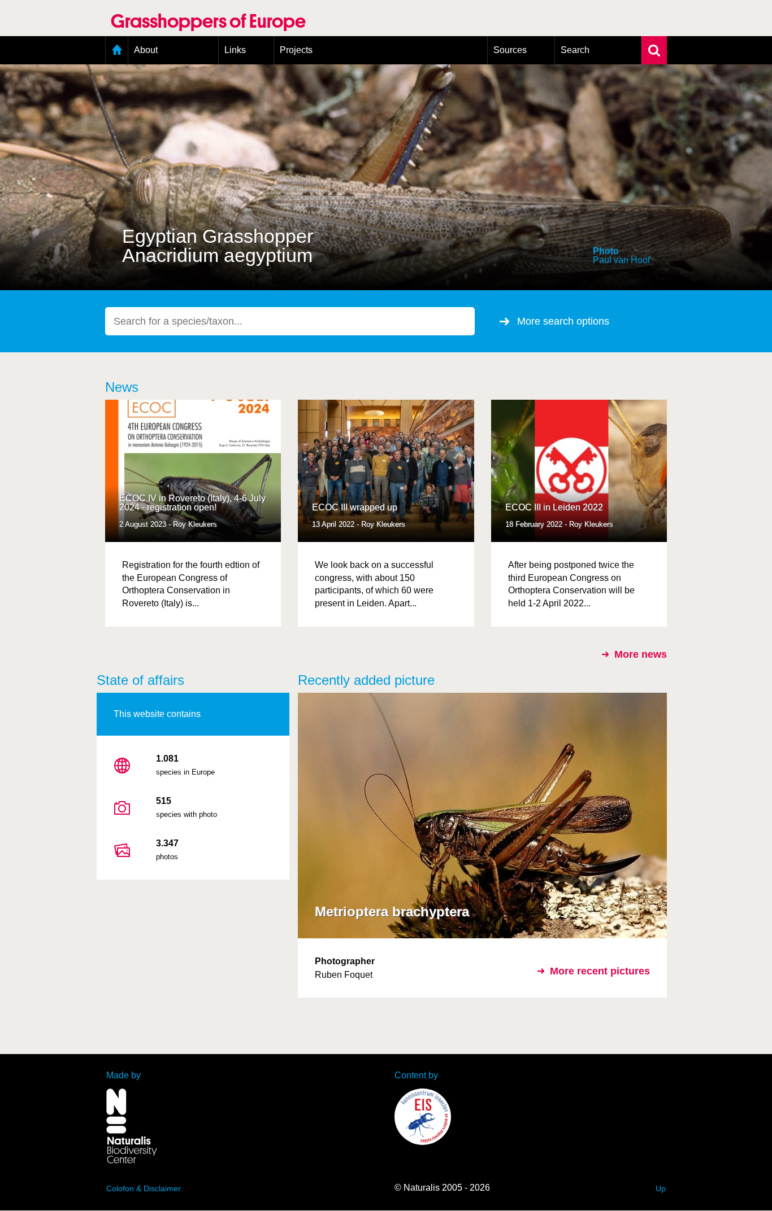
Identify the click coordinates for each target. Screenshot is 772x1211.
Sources (510, 50)
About (146, 50)
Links (235, 50)
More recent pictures (600, 971)
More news (640, 654)
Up (661, 1188)
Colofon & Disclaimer (143, 1188)
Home (117, 50)
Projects (296, 50)
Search (575, 50)
